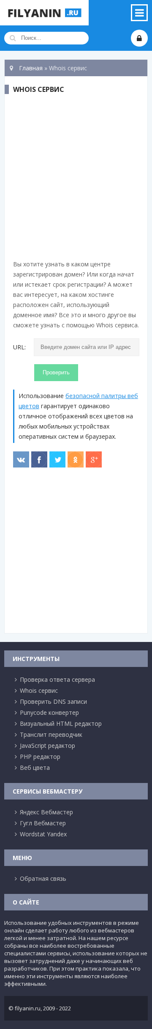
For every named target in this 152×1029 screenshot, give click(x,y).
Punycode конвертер (49, 712)
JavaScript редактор (47, 745)
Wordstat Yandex (43, 834)
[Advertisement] (76, 178)
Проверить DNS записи (53, 701)
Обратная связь (43, 878)
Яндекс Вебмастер (46, 812)
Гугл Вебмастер (43, 823)
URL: (19, 347)
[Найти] (12, 38)
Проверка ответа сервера (57, 679)
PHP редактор (40, 756)
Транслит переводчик (51, 734)
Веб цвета (35, 767)
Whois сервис (39, 690)
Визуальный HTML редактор (61, 723)
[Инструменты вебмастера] (44, 12)
